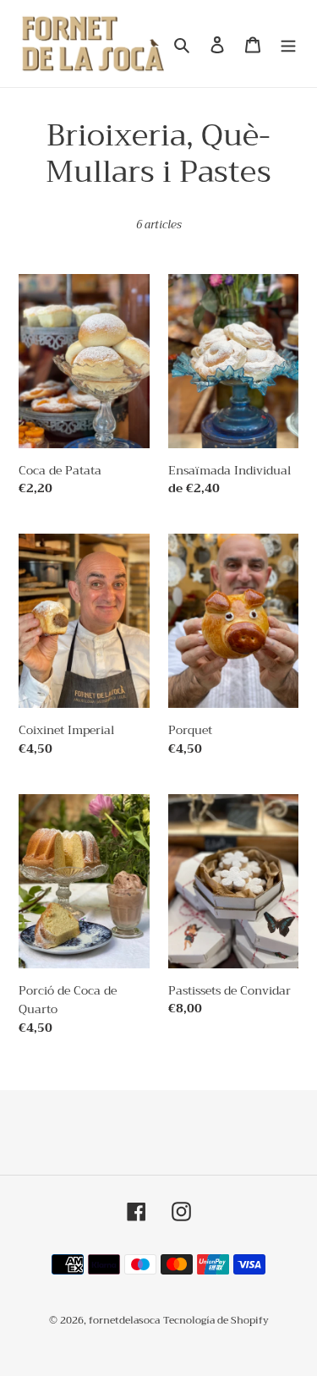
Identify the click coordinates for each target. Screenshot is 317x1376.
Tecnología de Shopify (216, 1320)
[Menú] (288, 43)
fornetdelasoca (124, 1320)
